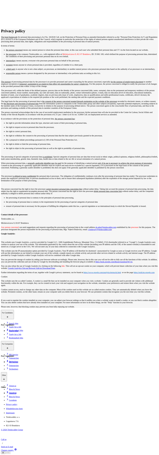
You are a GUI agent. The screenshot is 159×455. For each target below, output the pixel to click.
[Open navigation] (2, 7)
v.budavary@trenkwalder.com (100, 229)
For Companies (12, 14)
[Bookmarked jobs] (2, 22)
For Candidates (12, 11)
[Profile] (3, 24)
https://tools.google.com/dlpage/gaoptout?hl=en (113, 262)
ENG (8, 453)
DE (3, 453)
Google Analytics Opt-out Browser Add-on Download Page (31, 268)
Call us (3, 439)
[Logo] (10, 4)
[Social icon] (3, 437)
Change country (7, 450)
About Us (10, 16)
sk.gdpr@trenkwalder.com (105, 227)
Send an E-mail (7, 447)
